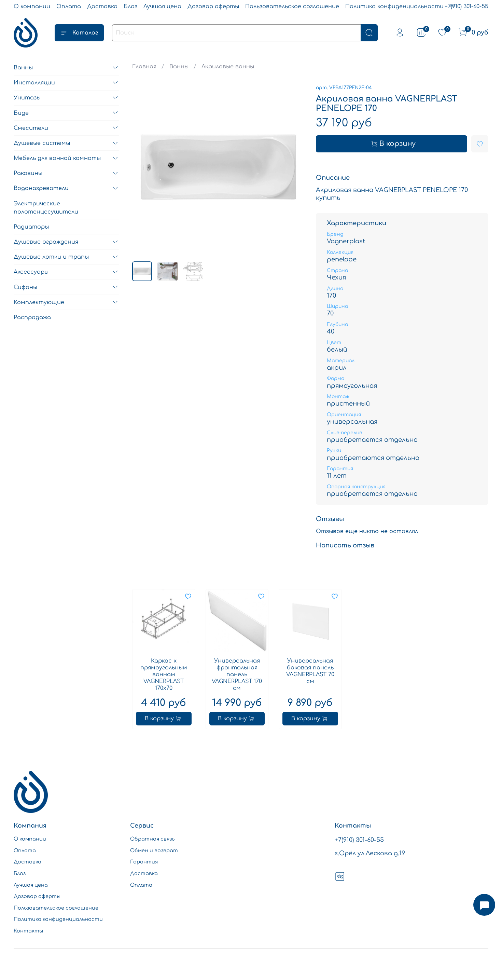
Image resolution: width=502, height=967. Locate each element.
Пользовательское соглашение (292, 6)
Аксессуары (31, 272)
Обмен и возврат (154, 850)
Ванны (179, 67)
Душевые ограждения (46, 242)
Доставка (102, 6)
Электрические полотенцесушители (46, 207)
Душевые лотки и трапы (51, 257)
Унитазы (27, 98)
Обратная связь (152, 839)
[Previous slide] (143, 170)
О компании (32, 6)
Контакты (28, 931)
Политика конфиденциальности (394, 6)
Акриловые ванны (227, 67)
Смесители (31, 128)
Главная (144, 67)
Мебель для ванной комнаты (57, 158)
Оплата (68, 6)
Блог (130, 6)
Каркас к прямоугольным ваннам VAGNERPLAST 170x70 (163, 674)
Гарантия (144, 861)
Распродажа (32, 317)
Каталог (85, 33)
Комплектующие (39, 302)
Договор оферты (213, 6)
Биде (21, 113)
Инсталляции (34, 83)
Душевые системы (42, 143)
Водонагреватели (41, 188)
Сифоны (25, 287)
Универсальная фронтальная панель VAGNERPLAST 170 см (237, 674)
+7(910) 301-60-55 (466, 6)
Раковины (28, 173)
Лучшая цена (162, 6)
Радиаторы (31, 227)
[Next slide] (294, 170)
